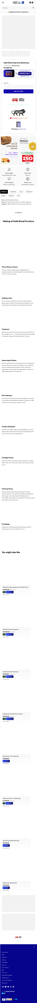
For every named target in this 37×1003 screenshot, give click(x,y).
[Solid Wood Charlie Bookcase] (16, 824)
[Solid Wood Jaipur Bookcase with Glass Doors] (16, 570)
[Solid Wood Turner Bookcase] (16, 739)
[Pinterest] (13, 987)
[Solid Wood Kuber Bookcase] (16, 655)
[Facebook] (5, 987)
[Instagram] (10, 987)
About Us (4, 965)
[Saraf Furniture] (18, 2)
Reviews (4, 960)
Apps (3, 954)
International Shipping (7, 975)
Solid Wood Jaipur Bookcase (10, 629)
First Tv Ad (4, 972)
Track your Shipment (7, 980)
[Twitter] (3, 987)
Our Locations (5, 967)
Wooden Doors (5, 977)
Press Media (5, 962)
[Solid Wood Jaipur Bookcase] (16, 613)
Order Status (5, 952)
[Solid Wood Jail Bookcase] (16, 866)
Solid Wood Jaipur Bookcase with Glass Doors (15, 587)
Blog (3, 970)
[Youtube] (8, 987)
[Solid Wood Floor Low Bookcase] (16, 782)
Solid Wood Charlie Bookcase (11, 840)
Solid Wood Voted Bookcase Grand (12, 714)
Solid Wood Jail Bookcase (10, 883)
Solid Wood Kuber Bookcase (10, 672)
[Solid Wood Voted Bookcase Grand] (16, 697)
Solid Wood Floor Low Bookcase (12, 798)
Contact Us (4, 957)
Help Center (4, 983)
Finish (5, 88)
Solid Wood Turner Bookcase (11, 756)
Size (5, 81)
